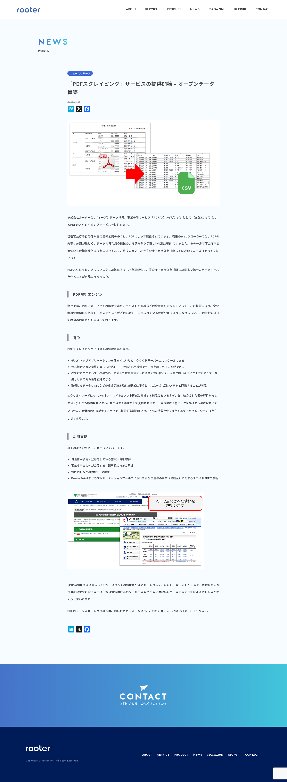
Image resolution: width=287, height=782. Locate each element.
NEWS (195, 9)
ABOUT (131, 9)
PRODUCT (174, 9)
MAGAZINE (217, 9)
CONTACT (263, 9)
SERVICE (151, 9)
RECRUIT (240, 9)
